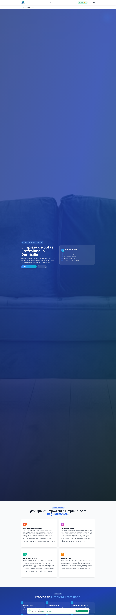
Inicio (51, 2)
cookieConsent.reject (70, 610)
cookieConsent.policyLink (47, 611)
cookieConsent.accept (82, 610)
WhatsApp (43, 267)
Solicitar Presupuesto (30, 267)
